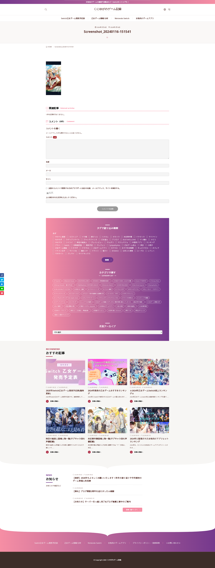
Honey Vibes (156, 281)
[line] (2, 288)
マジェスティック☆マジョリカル (109, 298)
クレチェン (100, 245)
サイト (48, 179)
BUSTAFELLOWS (129, 239)
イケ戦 (84, 237)
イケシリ (95, 251)
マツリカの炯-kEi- (128, 298)
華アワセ (129, 311)
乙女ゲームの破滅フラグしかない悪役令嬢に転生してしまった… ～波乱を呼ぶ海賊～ (120, 302)
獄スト (105, 251)
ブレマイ (70, 253)
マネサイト (59, 253)
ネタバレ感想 (60, 237)
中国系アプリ (137, 242)
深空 (142, 245)
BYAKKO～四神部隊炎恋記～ (102, 281)
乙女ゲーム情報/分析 (99, 18)
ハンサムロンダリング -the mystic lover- (67, 298)
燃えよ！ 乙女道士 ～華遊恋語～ (80, 311)
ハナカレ (105, 237)
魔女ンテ (84, 251)
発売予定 (89, 245)
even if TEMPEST (142, 281)
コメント (49, 137)
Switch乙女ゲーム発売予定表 (73, 18)
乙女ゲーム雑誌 (61, 248)
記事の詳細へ (54, 401)
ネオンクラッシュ (129, 294)
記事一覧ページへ (132, 510)
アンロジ (115, 239)
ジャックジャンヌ (90, 239)
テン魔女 (143, 239)
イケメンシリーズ (94, 289)
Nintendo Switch (122, 18)
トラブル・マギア (114, 294)
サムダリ (110, 242)
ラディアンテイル (73, 239)
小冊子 (150, 245)
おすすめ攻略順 (127, 248)
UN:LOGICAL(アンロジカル (63, 289)
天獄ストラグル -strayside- (88, 306)
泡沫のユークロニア (61, 311)
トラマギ (74, 248)
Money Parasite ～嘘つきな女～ (65, 285)
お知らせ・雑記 (80, 289)
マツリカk (73, 251)
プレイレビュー (97, 242)
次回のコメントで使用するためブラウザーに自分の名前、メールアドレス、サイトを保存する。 (84, 188)
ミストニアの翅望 (143, 298)
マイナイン (152, 237)
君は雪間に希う (71, 306)
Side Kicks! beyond (139, 285)
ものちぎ (58, 239)
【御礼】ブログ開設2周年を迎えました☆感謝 (93, 491)
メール (48, 170)
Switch (66, 245)
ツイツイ (69, 242)
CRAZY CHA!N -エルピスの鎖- (124, 281)
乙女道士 (104, 239)
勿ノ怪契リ (59, 306)
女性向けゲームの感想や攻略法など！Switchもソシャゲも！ (107, 2)
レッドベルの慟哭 (86, 302)
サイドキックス (84, 253)
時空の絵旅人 (81, 242)
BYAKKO (115, 251)
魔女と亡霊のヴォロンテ (62, 315)
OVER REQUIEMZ (123, 285)
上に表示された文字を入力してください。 (62, 197)
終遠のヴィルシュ (99, 311)
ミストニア (73, 237)
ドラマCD (85, 248)
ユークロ (140, 251)
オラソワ (116, 237)
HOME (50, 47)
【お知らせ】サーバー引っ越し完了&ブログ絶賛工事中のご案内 (102, 501)
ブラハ (57, 245)
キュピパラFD (142, 248)
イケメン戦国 (108, 289)
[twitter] (2, 279)
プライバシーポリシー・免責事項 (146, 543)
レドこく (151, 251)
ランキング (150, 242)
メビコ (153, 239)
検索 (107, 260)
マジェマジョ (122, 242)
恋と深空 (121, 306)
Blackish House (70, 281)
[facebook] (2, 275)
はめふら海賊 (127, 251)
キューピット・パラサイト (152, 289)
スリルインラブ (75, 294)
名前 (47, 162)
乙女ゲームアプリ (100, 248)
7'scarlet (58, 281)
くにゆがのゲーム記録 (107, 9)
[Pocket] (2, 293)
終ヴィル (94, 237)
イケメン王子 (60, 251)
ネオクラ (58, 242)
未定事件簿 (127, 237)
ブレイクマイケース (90, 298)
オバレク (155, 248)
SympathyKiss (114, 245)
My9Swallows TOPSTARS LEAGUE (88, 285)
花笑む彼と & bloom (115, 311)
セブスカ (114, 248)
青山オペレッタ (141, 311)
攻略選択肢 (77, 245)
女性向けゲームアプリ (145, 18)
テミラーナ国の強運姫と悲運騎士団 (94, 294)
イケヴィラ (140, 237)
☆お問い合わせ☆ (173, 543)
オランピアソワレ (134, 289)
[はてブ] (2, 284)
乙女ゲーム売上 (130, 245)
